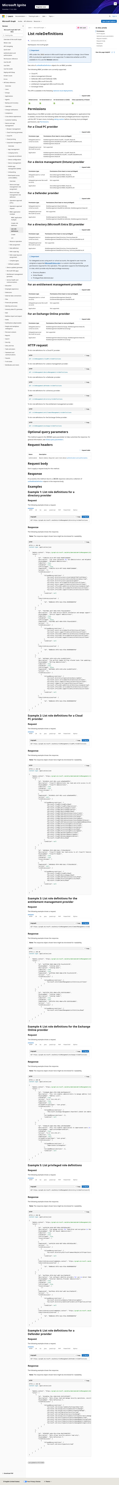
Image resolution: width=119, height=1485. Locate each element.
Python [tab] (75, 510)
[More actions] (89, 27)
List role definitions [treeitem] (14, 230)
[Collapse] (23, 26)
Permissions (44, 122)
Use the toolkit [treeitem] (8, 69)
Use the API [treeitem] (7, 62)
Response (100, 43)
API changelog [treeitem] (8, 46)
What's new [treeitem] (7, 43)
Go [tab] (40, 510)
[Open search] (110, 16)
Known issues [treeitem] (8, 76)
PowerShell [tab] (66, 510)
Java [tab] (45, 510)
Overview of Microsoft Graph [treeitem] (13, 39)
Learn (30, 27)
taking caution (59, 119)
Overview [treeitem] (8, 86)
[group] (59, 627)
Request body (101, 41)
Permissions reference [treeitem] (11, 59)
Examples (100, 46)
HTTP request (101, 33)
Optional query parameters (105, 36)
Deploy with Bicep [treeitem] (9, 72)
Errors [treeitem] (6, 79)
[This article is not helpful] (114, 52)
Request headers (102, 38)
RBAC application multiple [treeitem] (16, 219)
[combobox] (12, 30)
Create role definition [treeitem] (14, 224)
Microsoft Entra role (52, 263)
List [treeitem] (12, 238)
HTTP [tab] (30, 510)
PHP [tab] (59, 510)
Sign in (114, 16)
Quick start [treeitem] (7, 49)
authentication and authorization (77, 458)
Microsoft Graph (39, 27)
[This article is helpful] (112, 52)
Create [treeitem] (13, 234)
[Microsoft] (3, 16)
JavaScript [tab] (52, 510)
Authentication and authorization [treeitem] (10, 54)
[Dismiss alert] (115, 3)
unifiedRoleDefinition (43, 65)
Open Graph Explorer (109, 21)
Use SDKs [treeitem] (7, 65)
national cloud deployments (63, 91)
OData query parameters (54, 440)
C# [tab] (36, 510)
